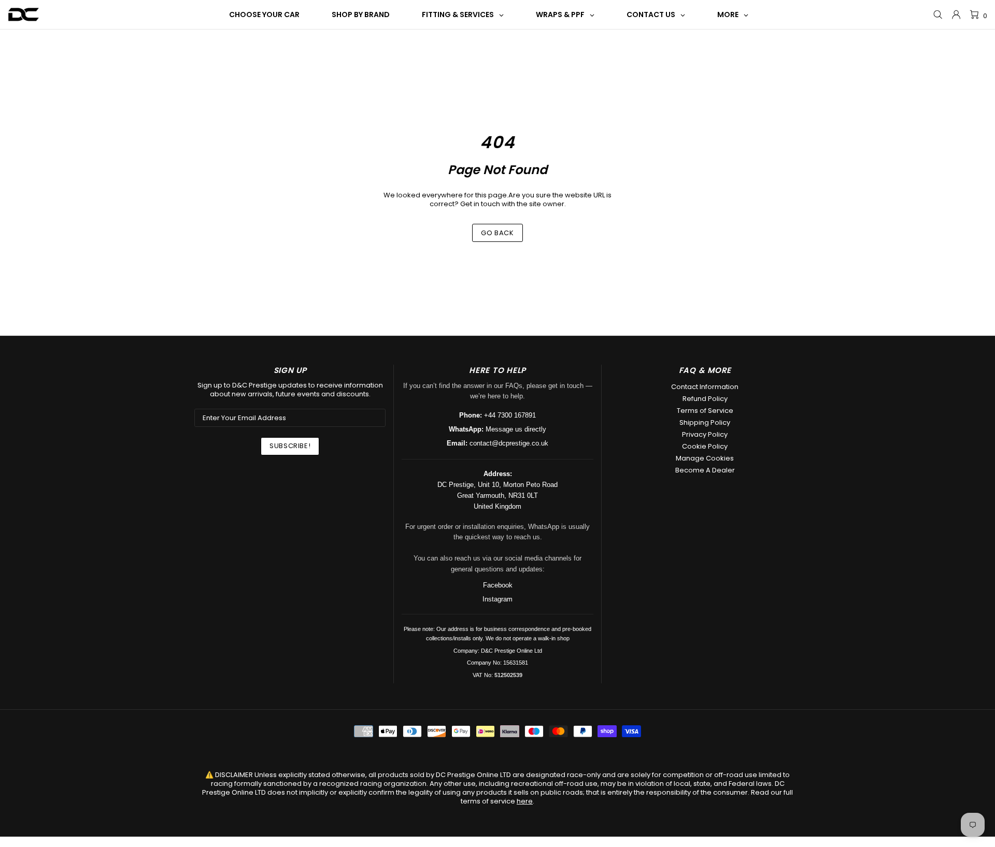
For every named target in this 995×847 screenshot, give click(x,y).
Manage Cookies (705, 458)
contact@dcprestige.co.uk (509, 443)
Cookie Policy (705, 446)
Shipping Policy (704, 422)
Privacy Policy (705, 434)
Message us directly (516, 429)
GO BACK (497, 233)
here (525, 801)
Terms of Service (705, 410)
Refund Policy (705, 398)
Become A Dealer (705, 470)
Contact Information (704, 386)
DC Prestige (23, 15)
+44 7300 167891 (510, 415)
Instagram (497, 599)
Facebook (498, 585)
